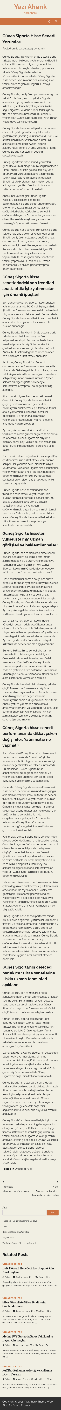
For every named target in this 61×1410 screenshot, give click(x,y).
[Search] (56, 21)
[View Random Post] (48, 21)
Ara (4, 1207)
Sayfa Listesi (8, 1237)
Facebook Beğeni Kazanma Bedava (19, 1221)
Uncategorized (24, 1168)
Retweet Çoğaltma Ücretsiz (15, 1232)
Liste (4, 1226)
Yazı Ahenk (30, 6)
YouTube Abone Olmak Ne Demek (19, 1243)
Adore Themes (22, 1405)
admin (41, 48)
